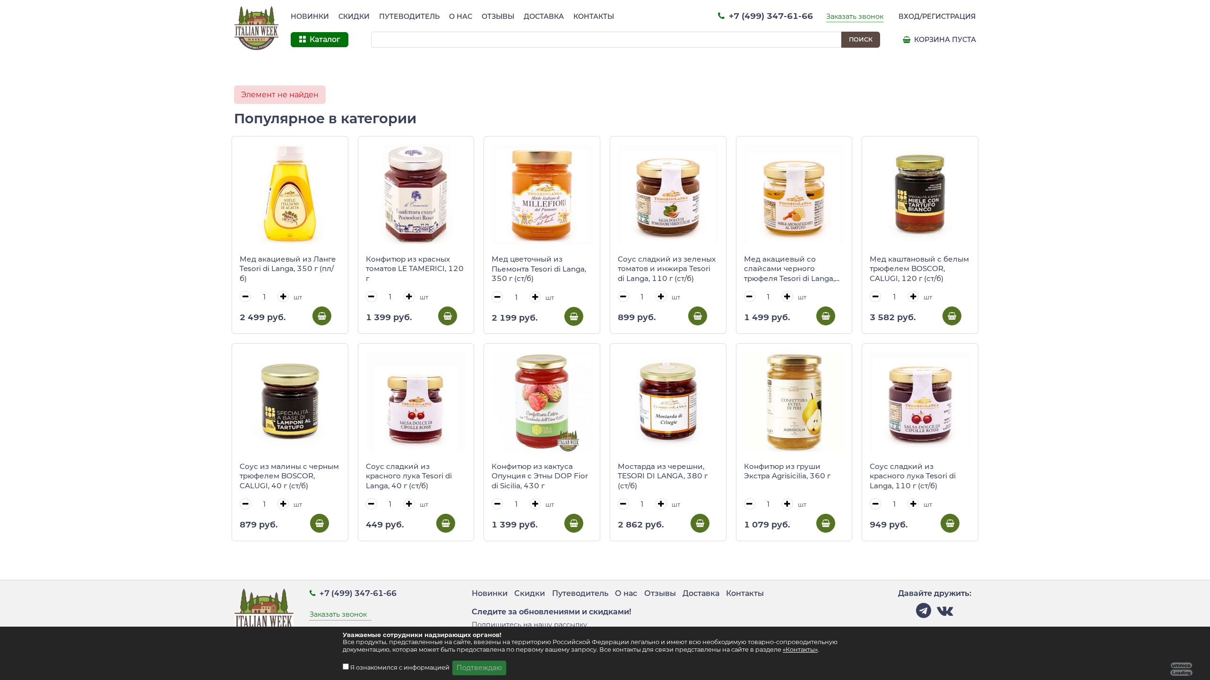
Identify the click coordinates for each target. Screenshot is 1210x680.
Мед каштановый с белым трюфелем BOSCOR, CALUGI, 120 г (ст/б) (919, 269)
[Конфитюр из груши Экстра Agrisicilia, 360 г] (794, 401)
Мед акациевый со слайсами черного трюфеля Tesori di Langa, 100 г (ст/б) (789, 269)
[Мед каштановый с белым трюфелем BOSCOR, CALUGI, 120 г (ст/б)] (920, 194)
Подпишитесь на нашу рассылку (529, 624)
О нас (460, 16)
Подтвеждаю (479, 667)
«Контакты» (800, 649)
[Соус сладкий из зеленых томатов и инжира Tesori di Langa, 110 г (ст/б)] (668, 194)
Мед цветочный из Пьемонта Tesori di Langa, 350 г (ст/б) (539, 269)
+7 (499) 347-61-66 (769, 16)
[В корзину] (321, 315)
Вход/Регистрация (937, 16)
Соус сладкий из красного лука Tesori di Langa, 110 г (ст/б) (913, 476)
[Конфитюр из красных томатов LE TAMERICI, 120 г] (416, 194)
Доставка (544, 16)
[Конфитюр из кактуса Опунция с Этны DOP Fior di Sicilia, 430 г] (542, 401)
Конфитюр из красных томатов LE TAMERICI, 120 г (415, 269)
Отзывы (498, 16)
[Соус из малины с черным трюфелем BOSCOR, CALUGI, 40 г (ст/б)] (290, 401)
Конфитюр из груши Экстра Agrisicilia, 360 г (787, 471)
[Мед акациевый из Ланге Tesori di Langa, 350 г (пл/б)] (290, 194)
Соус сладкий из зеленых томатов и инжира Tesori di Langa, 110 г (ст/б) (667, 269)
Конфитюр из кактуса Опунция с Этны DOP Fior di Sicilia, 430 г (540, 476)
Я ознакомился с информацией (400, 667)
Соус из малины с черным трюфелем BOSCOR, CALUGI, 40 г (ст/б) (289, 476)
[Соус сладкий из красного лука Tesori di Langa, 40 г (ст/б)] (416, 401)
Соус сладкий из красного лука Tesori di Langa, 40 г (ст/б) (409, 476)
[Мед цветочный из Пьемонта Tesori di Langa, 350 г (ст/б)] (542, 194)
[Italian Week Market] (256, 28)
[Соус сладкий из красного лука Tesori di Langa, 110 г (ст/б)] (920, 401)
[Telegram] (923, 613)
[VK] (945, 613)
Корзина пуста (944, 39)
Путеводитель (409, 16)
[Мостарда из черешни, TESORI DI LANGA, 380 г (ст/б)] (668, 401)
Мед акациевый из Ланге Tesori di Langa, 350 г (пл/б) (288, 269)
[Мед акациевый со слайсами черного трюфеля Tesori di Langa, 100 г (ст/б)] (794, 194)
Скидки (354, 16)
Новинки (310, 16)
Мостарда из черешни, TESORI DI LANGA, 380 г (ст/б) (663, 476)
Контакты (593, 16)
